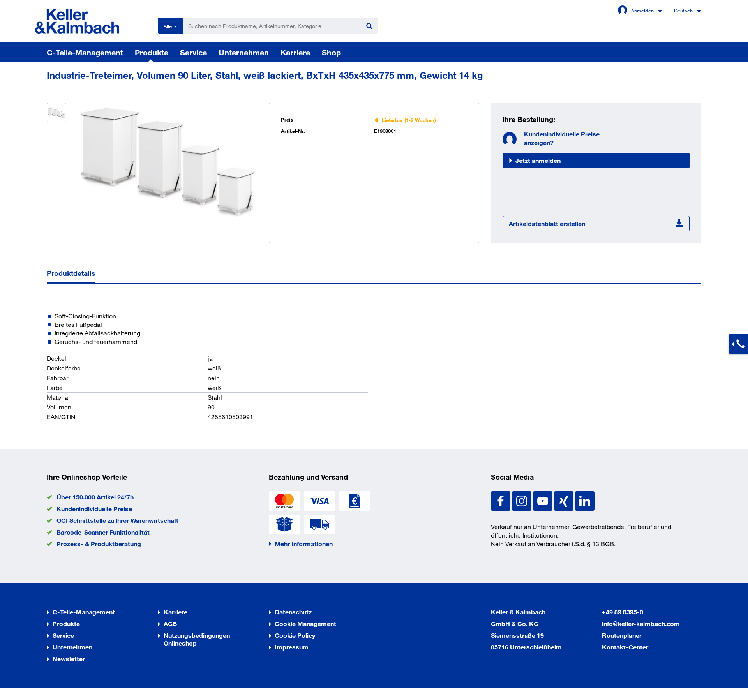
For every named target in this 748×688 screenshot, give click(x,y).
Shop (331, 52)
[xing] (564, 500)
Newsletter (69, 658)
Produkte (151, 52)
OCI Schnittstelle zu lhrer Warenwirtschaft (117, 520)
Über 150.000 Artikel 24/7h (95, 497)
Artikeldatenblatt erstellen (547, 223)
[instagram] (522, 500)
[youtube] (543, 500)
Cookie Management (305, 623)
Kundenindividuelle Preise (94, 508)
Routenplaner (622, 635)
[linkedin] (585, 500)
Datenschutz (293, 612)
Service (193, 52)
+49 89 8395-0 (622, 612)
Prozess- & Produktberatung (98, 543)
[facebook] (501, 500)
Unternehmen (244, 52)
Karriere (295, 52)
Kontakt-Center (625, 647)
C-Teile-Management (85, 52)
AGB (170, 623)
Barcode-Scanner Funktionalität (103, 532)
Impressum (292, 647)
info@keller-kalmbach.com (641, 623)
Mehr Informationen (304, 543)
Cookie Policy (295, 635)
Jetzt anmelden (538, 160)
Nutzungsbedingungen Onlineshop (197, 639)
